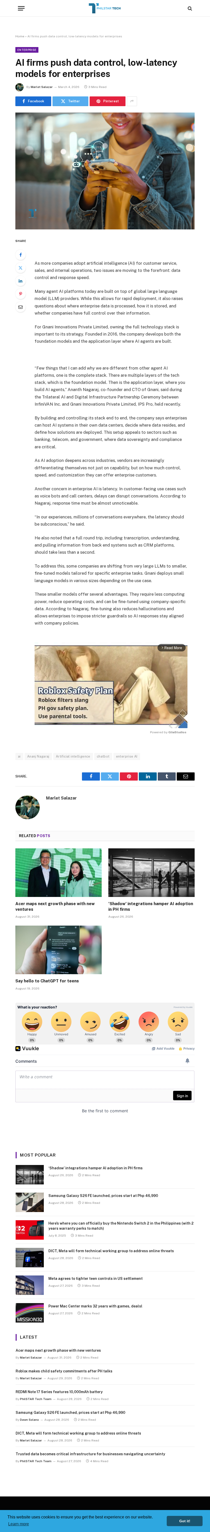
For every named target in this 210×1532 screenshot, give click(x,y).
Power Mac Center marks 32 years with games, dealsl (95, 1306)
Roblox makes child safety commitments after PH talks (64, 1371)
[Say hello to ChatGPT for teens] (58, 950)
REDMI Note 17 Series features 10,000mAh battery (59, 1392)
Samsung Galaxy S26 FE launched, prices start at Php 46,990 (103, 1196)
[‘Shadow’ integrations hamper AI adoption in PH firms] (151, 872)
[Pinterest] (20, 294)
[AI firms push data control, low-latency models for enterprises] (105, 171)
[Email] (20, 307)
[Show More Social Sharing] (132, 101)
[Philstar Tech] (105, 8)
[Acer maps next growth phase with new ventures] (58, 872)
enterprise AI (127, 756)
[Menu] (21, 8)
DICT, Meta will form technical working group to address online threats (111, 1251)
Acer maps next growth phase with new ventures (55, 906)
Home (19, 36)
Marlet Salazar (42, 87)
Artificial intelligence (73, 756)
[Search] (189, 8)
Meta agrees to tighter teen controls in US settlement (95, 1278)
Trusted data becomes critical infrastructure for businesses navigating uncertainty (90, 1454)
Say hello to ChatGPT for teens (47, 981)
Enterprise (26, 49)
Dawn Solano (29, 1420)
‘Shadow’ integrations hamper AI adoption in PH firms (150, 906)
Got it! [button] (184, 1521)
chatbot (103, 756)
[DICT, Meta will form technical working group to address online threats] (30, 1257)
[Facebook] (20, 255)
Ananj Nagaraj (38, 756)
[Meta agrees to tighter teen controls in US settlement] (30, 1285)
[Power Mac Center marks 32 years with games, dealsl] (30, 1313)
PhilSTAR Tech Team (35, 1399)
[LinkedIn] (20, 281)
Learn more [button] (18, 1524)
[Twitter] (20, 268)
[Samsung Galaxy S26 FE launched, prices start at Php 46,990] (30, 1202)
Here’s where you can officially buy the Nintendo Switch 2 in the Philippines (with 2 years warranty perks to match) (121, 1225)
